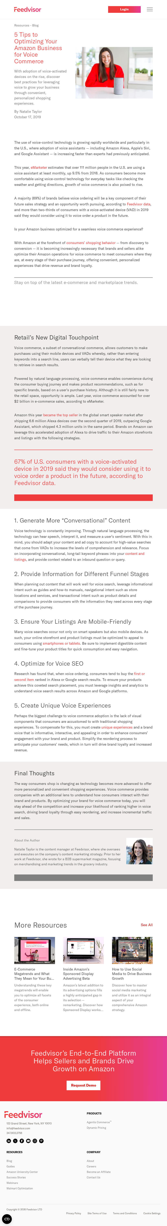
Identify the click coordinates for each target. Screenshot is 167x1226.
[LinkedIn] (9, 1141)
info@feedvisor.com (18, 1128)
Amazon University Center (22, 1171)
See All (147, 925)
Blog (9, 1160)
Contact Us (93, 1177)
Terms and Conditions (125, 1213)
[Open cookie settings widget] (7, 1219)
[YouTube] (28, 1141)
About (90, 1160)
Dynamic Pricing (96, 1127)
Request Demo (83, 1085)
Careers (91, 1166)
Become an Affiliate (99, 1171)
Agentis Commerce (99, 1122)
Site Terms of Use (97, 1213)
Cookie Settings (151, 1213)
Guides (11, 1166)
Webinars (12, 1182)
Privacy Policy (73, 1213)
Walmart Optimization (20, 1188)
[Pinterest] (41, 1141)
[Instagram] (35, 1141)
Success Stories (16, 1177)
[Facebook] (22, 1141)
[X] (15, 1141)
